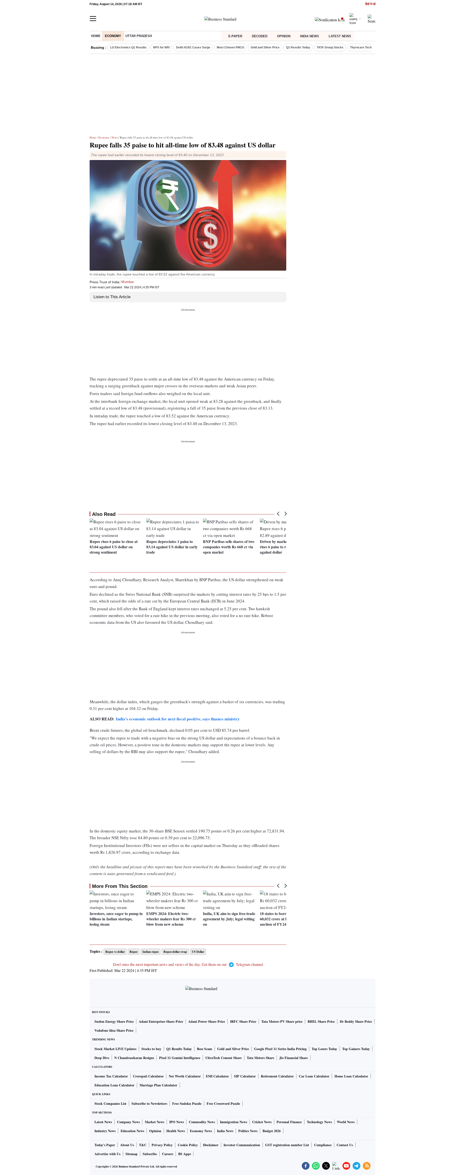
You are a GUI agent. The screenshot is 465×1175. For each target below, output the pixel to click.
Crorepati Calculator (148, 1076)
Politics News (247, 1130)
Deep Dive (101, 1057)
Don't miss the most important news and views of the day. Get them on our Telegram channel (188, 964)
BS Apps (184, 1153)
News (115, 137)
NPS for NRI (161, 47)
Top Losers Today (324, 1048)
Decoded (259, 36)
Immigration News (233, 1121)
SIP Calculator (245, 1076)
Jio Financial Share (293, 1057)
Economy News (201, 1130)
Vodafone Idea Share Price (113, 1030)
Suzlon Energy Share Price (114, 1021)
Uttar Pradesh (138, 36)
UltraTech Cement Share (223, 1057)
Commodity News (202, 1121)
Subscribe (150, 1153)
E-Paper (235, 36)
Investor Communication (242, 1144)
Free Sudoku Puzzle (187, 1103)
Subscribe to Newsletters (149, 1103)
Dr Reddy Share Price (356, 1021)
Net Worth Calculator (185, 1076)
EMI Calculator (217, 1076)
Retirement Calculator (277, 1076)
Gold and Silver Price (265, 47)
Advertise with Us (107, 1153)
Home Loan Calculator (351, 1076)
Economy (113, 36)
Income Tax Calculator (111, 1076)
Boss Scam (204, 1048)
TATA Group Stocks (330, 47)
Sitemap (131, 1153)
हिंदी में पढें (370, 4)
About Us (127, 1144)
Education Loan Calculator (114, 1085)
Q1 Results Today (298, 47)
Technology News (319, 1121)
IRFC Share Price (243, 1021)
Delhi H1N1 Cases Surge (193, 47)
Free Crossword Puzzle (223, 1103)
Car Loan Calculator (314, 1076)
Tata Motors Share (260, 1057)
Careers (167, 1153)
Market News (154, 1121)
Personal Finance (289, 1121)
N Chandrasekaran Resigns (134, 1057)
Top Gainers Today (356, 1048)
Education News (132, 1130)
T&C (143, 1144)
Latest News (340, 36)
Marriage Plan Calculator (158, 1085)
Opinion (283, 36)
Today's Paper (104, 1144)
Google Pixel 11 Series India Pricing (280, 1048)
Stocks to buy (151, 1048)
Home (96, 36)
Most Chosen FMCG (230, 47)
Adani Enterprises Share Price (161, 1021)
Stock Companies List (110, 1103)
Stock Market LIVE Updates (115, 1048)
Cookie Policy (188, 1144)
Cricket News (261, 1121)
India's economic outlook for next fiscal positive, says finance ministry (178, 719)
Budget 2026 (272, 1130)
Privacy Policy (162, 1144)
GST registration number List (287, 1144)
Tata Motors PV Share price (281, 1021)
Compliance (323, 1144)
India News (309, 36)
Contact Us (345, 1144)
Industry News (105, 1130)
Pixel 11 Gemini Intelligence (179, 1057)
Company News (128, 1121)
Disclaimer (210, 1144)
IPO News (176, 1121)
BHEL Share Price (321, 1021)
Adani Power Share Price (206, 1021)
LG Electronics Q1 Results (128, 47)
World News (346, 1121)
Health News (175, 1130)
